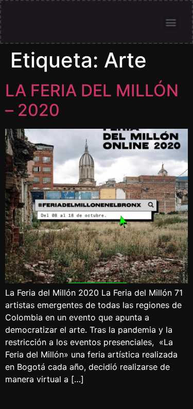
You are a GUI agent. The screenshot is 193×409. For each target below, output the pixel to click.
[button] (170, 21)
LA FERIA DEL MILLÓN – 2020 (92, 100)
